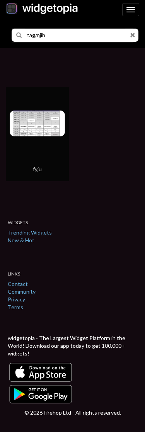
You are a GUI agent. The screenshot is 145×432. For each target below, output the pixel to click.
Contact (18, 284)
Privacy (16, 299)
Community (22, 291)
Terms (15, 307)
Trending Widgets (30, 232)
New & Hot (21, 240)
